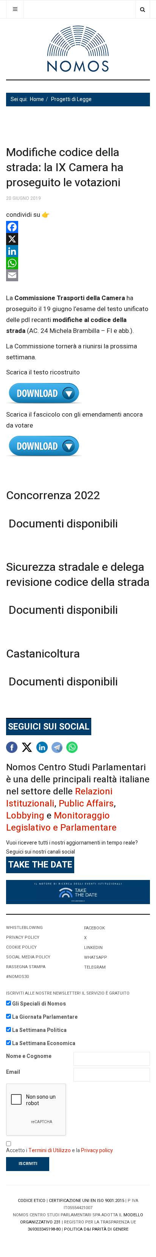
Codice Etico (31, 1200)
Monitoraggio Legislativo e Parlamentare (61, 821)
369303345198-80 (44, 1229)
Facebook (94, 928)
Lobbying (25, 815)
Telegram (95, 967)
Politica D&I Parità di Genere (96, 1229)
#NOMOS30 (17, 976)
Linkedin (93, 947)
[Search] (143, 9)
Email (13, 1072)
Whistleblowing (24, 927)
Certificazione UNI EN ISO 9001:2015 (86, 1200)
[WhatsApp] (78, 263)
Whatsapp (95, 957)
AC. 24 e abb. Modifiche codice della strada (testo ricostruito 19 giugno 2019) (78, 393)
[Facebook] (78, 227)
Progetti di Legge (71, 99)
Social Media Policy (28, 957)
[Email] (78, 275)
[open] (15, 9)
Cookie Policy (21, 947)
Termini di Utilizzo (49, 1150)
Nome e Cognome (28, 1056)
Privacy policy (97, 1150)
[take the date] (78, 892)
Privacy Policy (22, 937)
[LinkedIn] (78, 251)
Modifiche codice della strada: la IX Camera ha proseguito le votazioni (64, 167)
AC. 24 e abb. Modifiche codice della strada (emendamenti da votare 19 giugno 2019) (78, 446)
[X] (78, 239)
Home (37, 99)
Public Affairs (86, 803)
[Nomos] (78, 49)
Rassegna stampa (25, 967)
